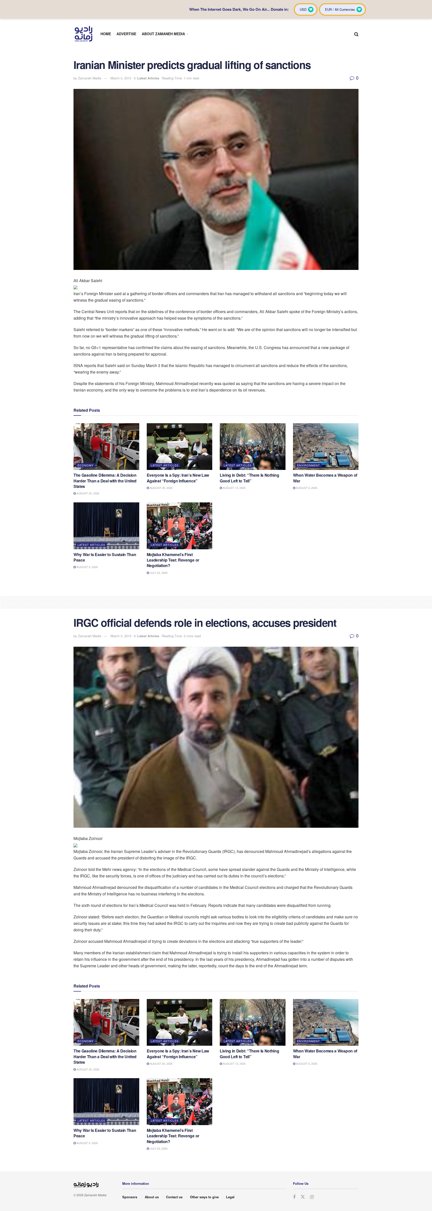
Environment (308, 465)
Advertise (126, 33)
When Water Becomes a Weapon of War (325, 477)
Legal (230, 1197)
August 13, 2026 (234, 488)
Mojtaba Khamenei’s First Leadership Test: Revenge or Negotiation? (173, 560)
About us (152, 1197)
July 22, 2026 (158, 573)
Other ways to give (204, 1197)
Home (105, 33)
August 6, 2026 (306, 488)
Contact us (174, 1197)
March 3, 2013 (120, 78)
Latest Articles (148, 78)
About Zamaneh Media (163, 33)
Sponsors (129, 1197)
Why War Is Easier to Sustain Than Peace (105, 557)
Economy (86, 465)
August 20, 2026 (87, 493)
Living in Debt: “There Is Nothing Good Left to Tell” (249, 477)
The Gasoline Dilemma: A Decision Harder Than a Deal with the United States (105, 480)
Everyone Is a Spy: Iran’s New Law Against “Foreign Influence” (178, 477)
